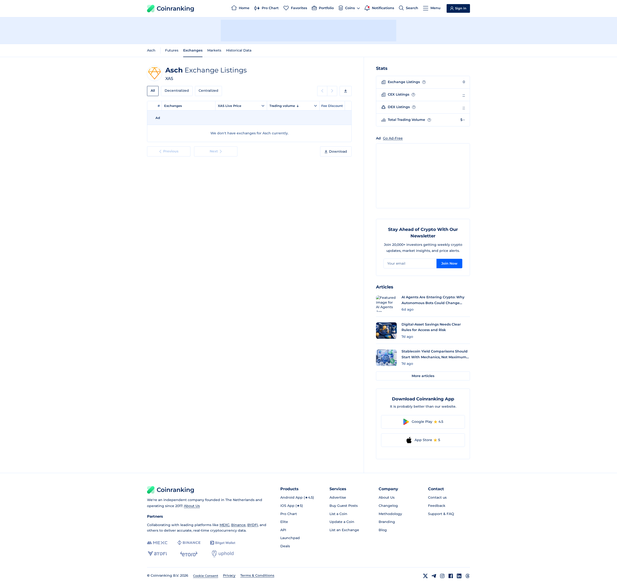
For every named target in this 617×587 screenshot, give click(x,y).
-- (464, 94)
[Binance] (189, 542)
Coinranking (175, 8)
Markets (214, 50)
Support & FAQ (441, 514)
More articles (423, 376)
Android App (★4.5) (297, 497)
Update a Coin (341, 522)
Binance (238, 525)
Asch (151, 50)
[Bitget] (222, 543)
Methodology (390, 514)
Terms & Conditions (257, 575)
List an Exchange (344, 530)
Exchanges (192, 50)
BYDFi (252, 525)
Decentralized (177, 90)
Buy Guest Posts (343, 505)
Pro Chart (288, 514)
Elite (284, 522)
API (283, 530)
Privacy (229, 575)
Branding (387, 522)
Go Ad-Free (393, 138)
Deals (285, 546)
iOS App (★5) (291, 505)
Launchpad (290, 538)
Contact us (437, 497)
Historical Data (238, 50)
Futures (171, 50)
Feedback (436, 505)
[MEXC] (157, 542)
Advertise (337, 497)
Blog (383, 530)
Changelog (388, 505)
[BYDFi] (157, 553)
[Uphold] (222, 554)
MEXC (224, 525)
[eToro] (189, 553)
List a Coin (338, 514)
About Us (192, 506)
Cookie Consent (205, 576)
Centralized (208, 90)
